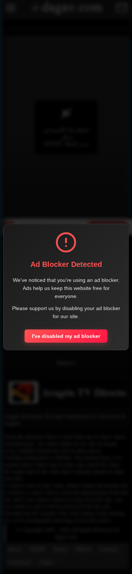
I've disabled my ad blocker (66, 336)
